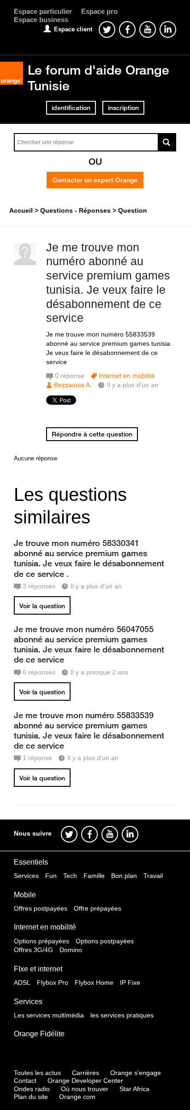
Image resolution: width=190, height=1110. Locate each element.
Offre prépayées (97, 908)
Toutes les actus (37, 1072)
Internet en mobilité (127, 375)
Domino (70, 949)
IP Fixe (130, 982)
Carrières (85, 1072)
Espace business (41, 19)
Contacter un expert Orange (95, 180)
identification (71, 108)
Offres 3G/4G (33, 949)
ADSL (22, 982)
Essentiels (31, 862)
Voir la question (42, 606)
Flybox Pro (52, 982)
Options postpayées (105, 941)
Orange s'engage (135, 1072)
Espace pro (99, 11)
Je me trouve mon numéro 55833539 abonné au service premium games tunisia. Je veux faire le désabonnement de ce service (89, 730)
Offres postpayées (40, 908)
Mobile (25, 895)
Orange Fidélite (39, 1034)
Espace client (73, 29)
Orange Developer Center (85, 1080)
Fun (51, 875)
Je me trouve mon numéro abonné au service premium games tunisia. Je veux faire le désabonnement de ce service (108, 283)
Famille (94, 875)
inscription (123, 108)
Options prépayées (41, 941)
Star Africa (134, 1089)
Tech (70, 875)
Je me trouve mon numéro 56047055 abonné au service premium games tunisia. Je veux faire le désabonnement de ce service (89, 644)
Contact (25, 1080)
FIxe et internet (38, 969)
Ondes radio (32, 1089)
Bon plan (124, 875)
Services (26, 875)
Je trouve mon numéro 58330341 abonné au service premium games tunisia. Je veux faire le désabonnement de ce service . (89, 558)
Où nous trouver (84, 1089)
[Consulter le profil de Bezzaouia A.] (25, 263)
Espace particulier (43, 11)
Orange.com (77, 1096)
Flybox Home (94, 982)
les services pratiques (122, 1015)
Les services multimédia (49, 1015)
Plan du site (31, 1096)
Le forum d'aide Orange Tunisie (98, 77)
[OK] (167, 142)
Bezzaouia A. (73, 385)
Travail (153, 875)
